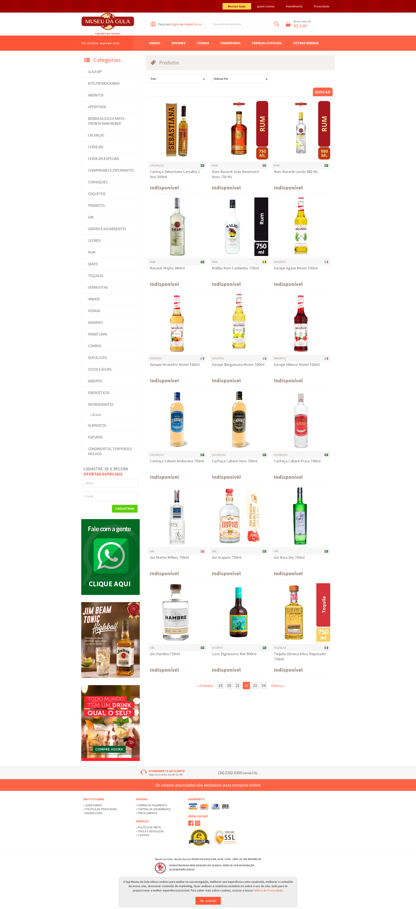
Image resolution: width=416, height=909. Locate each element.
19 (220, 685)
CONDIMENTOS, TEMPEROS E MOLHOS (110, 451)
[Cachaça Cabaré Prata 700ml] (301, 419)
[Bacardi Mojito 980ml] (177, 226)
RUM (91, 252)
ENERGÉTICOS (98, 392)
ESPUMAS (95, 437)
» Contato (142, 835)
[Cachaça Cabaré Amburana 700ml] (177, 419)
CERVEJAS (95, 146)
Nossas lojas (237, 6)
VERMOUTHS (98, 287)
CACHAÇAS (96, 135)
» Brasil (95, 414)
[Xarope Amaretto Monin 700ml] (177, 323)
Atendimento (294, 6)
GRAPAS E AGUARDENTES (107, 228)
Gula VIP (95, 71)
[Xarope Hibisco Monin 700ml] (301, 323)
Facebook (190, 823)
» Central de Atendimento (153, 809)
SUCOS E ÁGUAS (99, 369)
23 (255, 685)
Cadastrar (124, 508)
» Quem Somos (92, 805)
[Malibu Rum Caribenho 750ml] (239, 226)
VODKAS (94, 310)
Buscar (277, 24)
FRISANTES (96, 205)
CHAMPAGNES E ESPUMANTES (111, 170)
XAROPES (95, 380)
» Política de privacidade (100, 809)
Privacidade (321, 6)
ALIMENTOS (97, 425)
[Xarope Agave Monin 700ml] (301, 226)
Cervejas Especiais (267, 43)
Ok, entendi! (208, 900)
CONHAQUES (97, 181)
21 (238, 685)
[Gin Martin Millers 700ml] (177, 516)
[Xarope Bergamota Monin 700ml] (239, 323)
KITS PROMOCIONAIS (103, 83)
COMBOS (94, 345)
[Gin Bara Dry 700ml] (301, 516)
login (175, 24)
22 (246, 685)
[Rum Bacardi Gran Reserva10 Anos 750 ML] (239, 130)
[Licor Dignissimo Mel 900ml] (239, 612)
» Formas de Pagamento (151, 805)
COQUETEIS (97, 193)
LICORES (94, 240)
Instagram (197, 823)
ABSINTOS (95, 95)
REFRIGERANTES (100, 404)
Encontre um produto (227, 24)
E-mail (89, 496)
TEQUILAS (95, 275)
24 (264, 685)
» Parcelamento (146, 813)
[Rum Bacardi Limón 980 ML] (301, 130)
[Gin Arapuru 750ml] (239, 516)
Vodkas (203, 43)
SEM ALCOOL (97, 357)
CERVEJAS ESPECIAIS (103, 158)
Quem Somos (266, 6)
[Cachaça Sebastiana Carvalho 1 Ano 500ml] (177, 130)
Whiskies (179, 43)
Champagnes (230, 43)
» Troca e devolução (150, 831)
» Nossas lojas (92, 813)
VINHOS (93, 298)
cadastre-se (192, 24)
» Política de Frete (148, 827)
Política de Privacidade (268, 890)
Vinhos (154, 43)
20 (229, 685)
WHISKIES (95, 322)
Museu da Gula (107, 24)
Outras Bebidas (306, 43)
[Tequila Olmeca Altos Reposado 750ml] (301, 612)
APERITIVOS (97, 106)
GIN (90, 217)
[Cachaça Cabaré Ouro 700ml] (239, 419)
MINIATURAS (97, 334)
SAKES (93, 263)
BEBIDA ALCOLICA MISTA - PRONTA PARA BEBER (107, 121)
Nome (89, 483)
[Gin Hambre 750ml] (177, 612)
